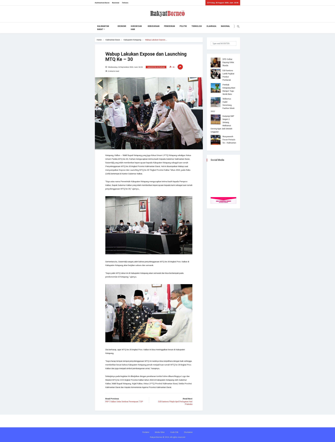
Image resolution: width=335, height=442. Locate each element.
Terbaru (125, 3)
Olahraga (211, 26)
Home (99, 40)
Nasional (115, 3)
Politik (183, 26)
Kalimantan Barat (102, 3)
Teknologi (196, 26)
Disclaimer (188, 432)
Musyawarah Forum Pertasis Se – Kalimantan (229, 139)
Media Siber (160, 432)
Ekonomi (122, 26)
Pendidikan (169, 26)
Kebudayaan (153, 26)
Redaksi (145, 432)
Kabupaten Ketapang (132, 40)
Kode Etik (174, 432)
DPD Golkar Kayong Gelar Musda (228, 62)
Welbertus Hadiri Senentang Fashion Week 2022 (223, 105)
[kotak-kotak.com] (223, 200)
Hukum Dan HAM (136, 28)
